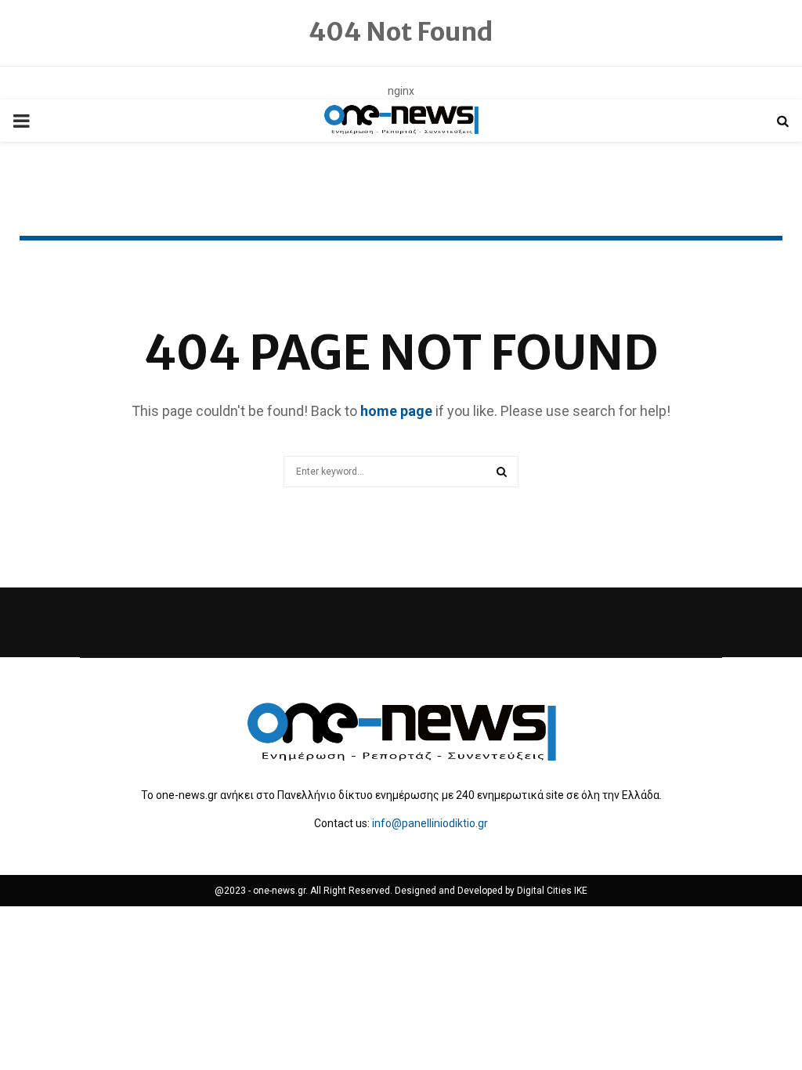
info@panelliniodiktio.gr (430, 823)
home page (396, 411)
